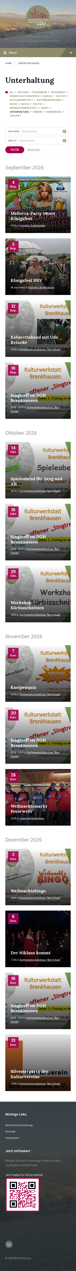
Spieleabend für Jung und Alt (36, 481)
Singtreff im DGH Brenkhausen (28, 397)
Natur (25, 104)
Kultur (60, 96)
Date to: (12, 140)
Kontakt (10, 1131)
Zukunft (15, 115)
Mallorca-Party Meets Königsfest (33, 216)
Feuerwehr (39, 92)
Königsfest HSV (26, 280)
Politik (37, 104)
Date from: (13, 131)
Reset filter (34, 149)
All (12, 92)
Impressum (12, 1138)
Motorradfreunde (49, 100)
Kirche (47, 96)
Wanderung (54, 111)
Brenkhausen (38, 34)
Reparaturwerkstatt (23, 108)
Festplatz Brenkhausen (32, 225)
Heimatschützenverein (24, 96)
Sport (45, 108)
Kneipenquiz (23, 687)
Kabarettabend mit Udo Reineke (34, 339)
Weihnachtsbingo (28, 890)
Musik (13, 104)
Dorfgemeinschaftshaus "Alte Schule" (40, 349)
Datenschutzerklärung (19, 1125)
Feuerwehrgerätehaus (31, 818)
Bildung (23, 92)
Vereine (38, 111)
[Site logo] (38, 28)
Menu (13, 52)
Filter (15, 150)
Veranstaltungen (28, 63)
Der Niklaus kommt (31, 952)
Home (8, 63)
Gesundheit (58, 92)
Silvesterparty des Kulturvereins (29, 1074)
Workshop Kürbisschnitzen (27, 605)
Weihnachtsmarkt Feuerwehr (29, 808)
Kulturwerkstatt (21, 100)
